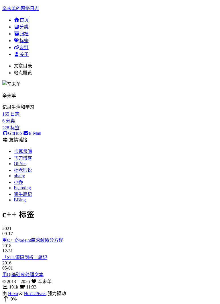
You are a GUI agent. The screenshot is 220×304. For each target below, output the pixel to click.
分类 (24, 26)
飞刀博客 (23, 158)
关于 (24, 54)
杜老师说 (23, 170)
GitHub (15, 133)
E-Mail (35, 133)
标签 (24, 40)
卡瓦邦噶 (23, 151)
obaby (19, 175)
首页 (24, 19)
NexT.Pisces (35, 293)
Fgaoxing (22, 187)
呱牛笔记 (23, 194)
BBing (20, 199)
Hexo (13, 293)
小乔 (18, 182)
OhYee (20, 163)
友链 (24, 47)
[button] (110, 299)
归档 (24, 33)
